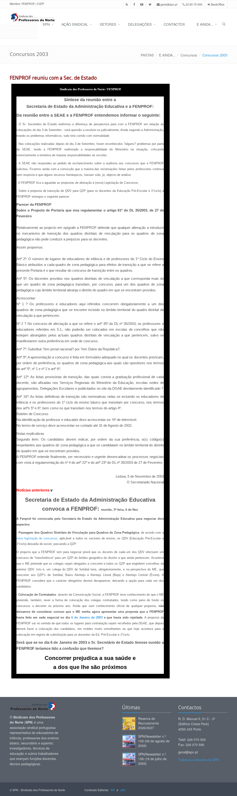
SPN (46, 24)
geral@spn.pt (168, 4)
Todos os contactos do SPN (198, 759)
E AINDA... (205, 24)
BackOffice (218, 4)
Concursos (189, 55)
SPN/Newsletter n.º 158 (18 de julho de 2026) (152, 759)
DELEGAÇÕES (140, 24)
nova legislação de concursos (36, 538)
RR (113, 790)
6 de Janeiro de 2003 (86, 617)
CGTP (40, 4)
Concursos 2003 (214, 55)
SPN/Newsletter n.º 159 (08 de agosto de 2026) (154, 741)
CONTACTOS (174, 24)
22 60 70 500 (193, 4)
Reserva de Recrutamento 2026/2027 (148, 723)
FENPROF (28, 4)
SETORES (108, 24)
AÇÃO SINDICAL (75, 24)
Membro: (15, 4)
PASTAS (147, 55)
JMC (123, 790)
